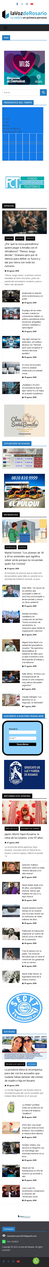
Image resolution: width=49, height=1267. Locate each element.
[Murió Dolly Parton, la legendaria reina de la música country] (11, 978)
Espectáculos (12, 828)
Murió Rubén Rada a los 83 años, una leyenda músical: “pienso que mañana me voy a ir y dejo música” (32, 891)
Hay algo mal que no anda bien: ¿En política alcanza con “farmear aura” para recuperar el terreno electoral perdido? (32, 346)
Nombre (13, 728)
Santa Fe (30, 238)
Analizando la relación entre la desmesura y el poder (32, 296)
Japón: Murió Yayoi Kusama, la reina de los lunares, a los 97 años (24, 835)
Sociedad (32, 1064)
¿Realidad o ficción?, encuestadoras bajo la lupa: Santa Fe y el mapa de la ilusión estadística (33, 389)
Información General (30, 828)
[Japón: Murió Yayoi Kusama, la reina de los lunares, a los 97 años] (24, 812)
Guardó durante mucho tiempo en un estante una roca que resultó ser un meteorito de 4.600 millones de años (33, 914)
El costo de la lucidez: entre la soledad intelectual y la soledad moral (32, 369)
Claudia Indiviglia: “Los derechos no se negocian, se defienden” (32, 700)
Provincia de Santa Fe (15, 1064)
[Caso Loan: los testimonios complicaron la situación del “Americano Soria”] (11, 1194)
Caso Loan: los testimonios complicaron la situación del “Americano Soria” (33, 1192)
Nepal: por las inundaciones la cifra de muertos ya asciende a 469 (32, 1172)
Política (19, 238)
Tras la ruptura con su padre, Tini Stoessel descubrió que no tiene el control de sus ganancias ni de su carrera (33, 957)
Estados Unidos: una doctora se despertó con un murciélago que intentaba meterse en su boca (33, 1151)
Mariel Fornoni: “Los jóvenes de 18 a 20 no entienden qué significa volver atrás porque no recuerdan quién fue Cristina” (24, 558)
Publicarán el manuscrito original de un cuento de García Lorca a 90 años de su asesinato (33, 935)
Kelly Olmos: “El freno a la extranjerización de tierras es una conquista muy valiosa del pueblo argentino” (33, 679)
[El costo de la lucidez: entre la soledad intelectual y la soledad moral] (11, 371)
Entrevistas (11, 547)
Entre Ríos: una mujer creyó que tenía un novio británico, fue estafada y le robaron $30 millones (33, 1129)
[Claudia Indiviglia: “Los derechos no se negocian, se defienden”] (11, 701)
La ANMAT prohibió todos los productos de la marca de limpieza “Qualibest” (32, 1109)
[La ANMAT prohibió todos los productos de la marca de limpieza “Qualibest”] (11, 1111)
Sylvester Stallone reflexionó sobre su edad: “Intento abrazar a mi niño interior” (33, 869)
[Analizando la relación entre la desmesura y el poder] (11, 298)
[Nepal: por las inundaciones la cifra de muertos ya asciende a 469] (11, 1174)
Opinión (9, 238)
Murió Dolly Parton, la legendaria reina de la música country (32, 976)
